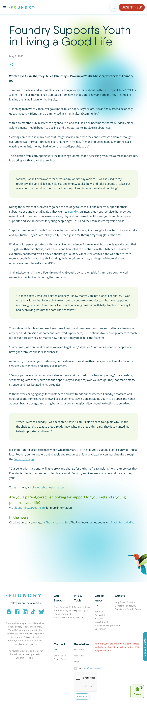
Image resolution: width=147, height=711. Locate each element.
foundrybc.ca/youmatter (48, 487)
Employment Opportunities (108, 625)
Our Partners (101, 628)
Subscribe (82, 696)
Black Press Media (122, 522)
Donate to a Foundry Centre (128, 609)
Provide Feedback (145, 646)
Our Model (100, 615)
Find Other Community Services (69, 617)
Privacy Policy (60, 659)
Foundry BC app (24, 459)
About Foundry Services (65, 610)
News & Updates (102, 621)
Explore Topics (81, 610)
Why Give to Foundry (125, 602)
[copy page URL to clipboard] (19, 64)
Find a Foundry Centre (64, 607)
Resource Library (82, 607)
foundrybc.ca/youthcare (30, 507)
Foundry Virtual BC (62, 613)
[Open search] (113, 7)
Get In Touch (60, 655)
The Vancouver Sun (57, 522)
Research (99, 618)
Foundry (73, 211)
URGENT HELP (132, 7)
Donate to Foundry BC (125, 605)
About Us (99, 611)
